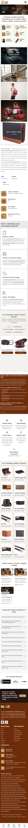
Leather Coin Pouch (5, 802)
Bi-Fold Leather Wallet (5, 798)
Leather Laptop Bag (21, 802)
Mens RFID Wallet (12, 790)
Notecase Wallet (23, 798)
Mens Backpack (12, 794)
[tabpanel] (14, 344)
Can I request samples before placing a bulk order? (12, 641)
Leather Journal (14, 781)
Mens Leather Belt (11, 796)
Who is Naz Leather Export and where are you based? (13, 617)
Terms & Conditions (12, 816)
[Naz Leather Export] (4, 2)
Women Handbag (13, 809)
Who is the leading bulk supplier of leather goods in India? (12, 656)
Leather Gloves (13, 789)
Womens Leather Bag (13, 792)
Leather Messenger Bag (5, 804)
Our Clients (3, 740)
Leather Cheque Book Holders (7, 787)
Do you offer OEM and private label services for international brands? (11, 627)
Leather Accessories (18, 732)
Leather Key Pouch (13, 802)
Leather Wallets (17, 730)
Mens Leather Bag (4, 792)
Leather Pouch (23, 779)
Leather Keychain (4, 783)
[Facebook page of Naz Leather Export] (2, 722)
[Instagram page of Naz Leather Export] (6, 722)
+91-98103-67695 (9, 751)
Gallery (2, 738)
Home (2, 730)
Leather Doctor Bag (5, 807)
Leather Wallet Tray (5, 790)
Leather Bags (16, 736)
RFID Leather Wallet (18, 734)
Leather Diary (21, 781)
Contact (2, 742)
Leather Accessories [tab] (8, 329)
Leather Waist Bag (4, 794)
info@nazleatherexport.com (11, 756)
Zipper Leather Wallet (5, 800)
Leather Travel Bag (22, 792)
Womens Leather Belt (20, 796)
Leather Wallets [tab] (18, 327)
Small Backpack (4, 796)
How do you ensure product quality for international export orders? (12, 650)
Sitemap (18, 816)
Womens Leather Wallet (14, 779)
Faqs (2, 736)
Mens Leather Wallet (5, 779)
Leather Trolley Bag (5, 811)
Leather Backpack (17, 738)
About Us (2, 732)
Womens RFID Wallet (21, 790)
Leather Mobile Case (5, 789)
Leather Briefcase (14, 804)
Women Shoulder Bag (5, 809)
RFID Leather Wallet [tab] (20, 329)
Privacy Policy (4, 816)
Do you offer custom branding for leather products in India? (12, 661)
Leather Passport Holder (5, 785)
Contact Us (21, 695)
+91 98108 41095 (14, 454)
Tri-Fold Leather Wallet (14, 798)
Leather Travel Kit (16, 787)
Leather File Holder (20, 789)
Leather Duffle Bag (21, 809)
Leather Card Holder (15, 785)
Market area (23, 816)
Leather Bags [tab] (8, 332)
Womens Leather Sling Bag (14, 807)
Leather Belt (16, 740)
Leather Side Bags (21, 805)
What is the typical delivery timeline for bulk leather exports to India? (12, 667)
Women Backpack (19, 794)
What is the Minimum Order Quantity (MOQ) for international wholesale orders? (11, 621)
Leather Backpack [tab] (18, 332)
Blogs (2, 734)
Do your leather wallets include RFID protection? (12, 646)
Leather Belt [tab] (9, 326)
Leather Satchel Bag (5, 805)
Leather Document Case (6, 781)
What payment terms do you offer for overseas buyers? (13, 637)
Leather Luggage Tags (13, 783)
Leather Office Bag (13, 805)
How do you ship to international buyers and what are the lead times (13, 632)
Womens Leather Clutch (15, 800)
